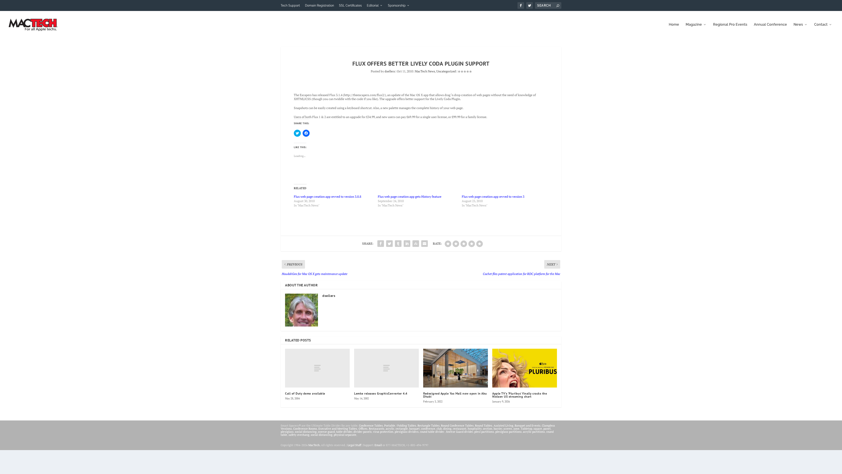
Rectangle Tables (428, 425)
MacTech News (425, 71)
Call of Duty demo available (305, 393)
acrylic (390, 429)
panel (547, 429)
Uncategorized (446, 71)
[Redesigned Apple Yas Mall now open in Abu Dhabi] (455, 368)
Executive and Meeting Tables (337, 429)
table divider (344, 432)
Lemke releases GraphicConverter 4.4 (380, 393)
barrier (498, 429)
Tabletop (526, 429)
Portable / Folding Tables (400, 425)
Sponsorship (397, 5)
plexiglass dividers (407, 432)
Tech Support (290, 5)
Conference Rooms (305, 429)
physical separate (345, 435)
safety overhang (299, 435)
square (537, 429)
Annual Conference (770, 25)
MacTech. (314, 445)
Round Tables (483, 425)
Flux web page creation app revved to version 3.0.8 (327, 196)
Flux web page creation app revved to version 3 (493, 196)
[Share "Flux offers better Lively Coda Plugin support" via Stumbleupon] (415, 243)
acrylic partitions (534, 432)
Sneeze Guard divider (459, 432)
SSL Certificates (350, 5)
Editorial (373, 5)
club (439, 429)
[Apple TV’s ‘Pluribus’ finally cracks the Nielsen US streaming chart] (524, 368)
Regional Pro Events (730, 25)
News (798, 25)
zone (516, 429)
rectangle (402, 429)
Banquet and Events (528, 425)
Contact (821, 25)
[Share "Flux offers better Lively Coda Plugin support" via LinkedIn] (407, 243)
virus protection (383, 432)
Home (674, 25)
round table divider (432, 432)
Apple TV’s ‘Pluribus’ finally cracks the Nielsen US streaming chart (519, 395)
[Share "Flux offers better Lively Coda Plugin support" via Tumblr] (398, 243)
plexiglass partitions (508, 432)
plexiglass (287, 432)
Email (378, 445)
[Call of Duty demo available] (317, 368)
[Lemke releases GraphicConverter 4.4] (386, 368)
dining (447, 429)
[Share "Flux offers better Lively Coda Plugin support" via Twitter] (389, 243)
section (487, 429)
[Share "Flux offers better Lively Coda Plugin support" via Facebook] (380, 243)
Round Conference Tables (457, 425)
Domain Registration (319, 5)
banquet (414, 429)
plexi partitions (484, 432)
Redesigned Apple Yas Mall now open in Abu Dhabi (455, 395)
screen (507, 429)
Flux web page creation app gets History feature (409, 196)
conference (428, 429)
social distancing (306, 432)
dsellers (390, 71)
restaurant (459, 429)
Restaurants (376, 429)
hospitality (475, 429)
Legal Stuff (354, 445)
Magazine (694, 25)
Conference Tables (371, 425)
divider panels (362, 432)
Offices (363, 429)
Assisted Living (503, 425)
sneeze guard (326, 432)
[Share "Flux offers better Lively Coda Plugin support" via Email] (424, 243)
